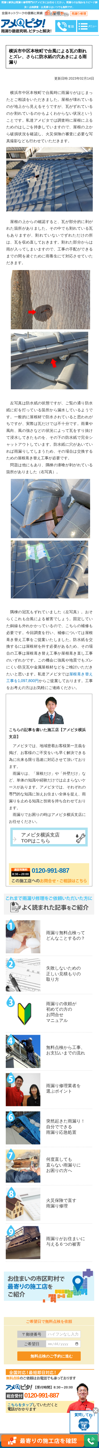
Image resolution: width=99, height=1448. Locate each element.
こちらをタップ (20, 1405)
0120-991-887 (50, 870)
